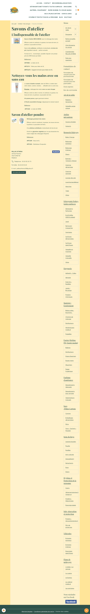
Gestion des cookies (62, 611)
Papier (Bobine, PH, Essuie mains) (60, 10)
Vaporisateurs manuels (69, 399)
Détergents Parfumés (69, 210)
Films (67, 424)
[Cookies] (4, 610)
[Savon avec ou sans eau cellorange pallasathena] (17, 87)
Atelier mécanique (24, 24)
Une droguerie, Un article (70, 46)
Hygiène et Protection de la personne (43, 17)
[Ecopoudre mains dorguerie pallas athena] (14, 120)
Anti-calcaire (69, 454)
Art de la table (68, 29)
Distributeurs (69, 323)
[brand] (14, 10)
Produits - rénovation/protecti (71, 520)
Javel (67, 221)
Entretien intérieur (68, 546)
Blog (61, 17)
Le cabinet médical (68, 583)
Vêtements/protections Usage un (71, 493)
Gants (67, 488)
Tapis (67, 191)
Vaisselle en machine (69, 250)
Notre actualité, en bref (70, 40)
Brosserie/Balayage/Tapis (62, 3)
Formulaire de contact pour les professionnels (69, 74)
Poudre (67, 446)
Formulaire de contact (19, 172)
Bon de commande (70, 90)
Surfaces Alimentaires (69, 238)
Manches (68, 186)
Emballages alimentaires (69, 419)
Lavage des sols (70, 178)
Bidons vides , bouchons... (69, 311)
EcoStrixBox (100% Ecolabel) (70, 216)
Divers (67, 472)
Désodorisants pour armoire (70, 392)
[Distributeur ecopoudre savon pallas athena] (21, 121)
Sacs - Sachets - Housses (70, 429)
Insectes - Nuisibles (68, 283)
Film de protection (68, 526)
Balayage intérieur (68, 149)
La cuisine (68, 573)
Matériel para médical (69, 329)
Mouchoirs (68, 365)
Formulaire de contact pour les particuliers (69, 81)
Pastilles (67, 450)
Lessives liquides (70, 441)
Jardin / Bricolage (68, 289)
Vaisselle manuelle (68, 257)
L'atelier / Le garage (69, 568)
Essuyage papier (70, 505)
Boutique (68, 17)
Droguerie (68, 6)
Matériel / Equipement (38, 10)
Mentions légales (27, 611)
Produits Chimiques (68, 296)
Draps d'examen (70, 356)
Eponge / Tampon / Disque (70, 160)
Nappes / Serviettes (68, 101)
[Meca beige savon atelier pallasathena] (17, 40)
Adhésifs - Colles (70, 273)
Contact (47, 3)
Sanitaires (68, 232)
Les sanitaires (69, 588)
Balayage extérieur (68, 142)
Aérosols (68, 277)
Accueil (39, 3)
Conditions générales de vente (44, 611)
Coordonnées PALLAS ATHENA (70, 53)
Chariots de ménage (69, 318)
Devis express (68, 87)
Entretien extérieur (68, 539)
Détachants (69, 463)
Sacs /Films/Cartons (52, 14)
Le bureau (68, 577)
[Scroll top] (86, 610)
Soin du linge (67, 14)
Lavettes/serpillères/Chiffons (71, 182)
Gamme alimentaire (69, 166)
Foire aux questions (68, 59)
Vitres (67, 195)
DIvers (67, 154)
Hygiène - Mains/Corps (69, 500)
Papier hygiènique (69, 370)
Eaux (67, 467)
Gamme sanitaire (68, 172)
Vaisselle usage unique (70, 107)
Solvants (68, 126)
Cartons (68, 413)
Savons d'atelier (70, 122)
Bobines (67, 347)
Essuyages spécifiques (69, 552)
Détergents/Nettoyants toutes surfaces (46, 6)
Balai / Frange (69, 137)
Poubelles (68, 334)
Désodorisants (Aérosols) (70, 386)
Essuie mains (69, 360)
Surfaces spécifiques (69, 244)
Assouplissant (69, 459)
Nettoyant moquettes (69, 227)
